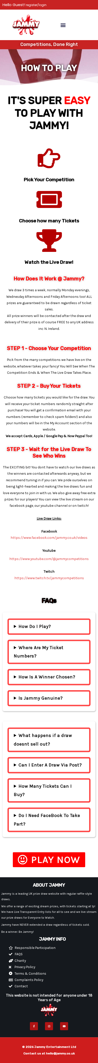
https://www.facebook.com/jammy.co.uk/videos (49, 538)
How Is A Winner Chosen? (47, 677)
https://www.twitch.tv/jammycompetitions (49, 578)
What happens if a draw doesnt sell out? (43, 740)
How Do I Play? (35, 626)
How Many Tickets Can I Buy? (43, 790)
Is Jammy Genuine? (41, 698)
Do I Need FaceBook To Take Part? (47, 820)
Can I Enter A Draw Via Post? (50, 765)
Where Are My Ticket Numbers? (39, 652)
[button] (63, 25)
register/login (35, 5)
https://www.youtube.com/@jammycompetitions (49, 559)
